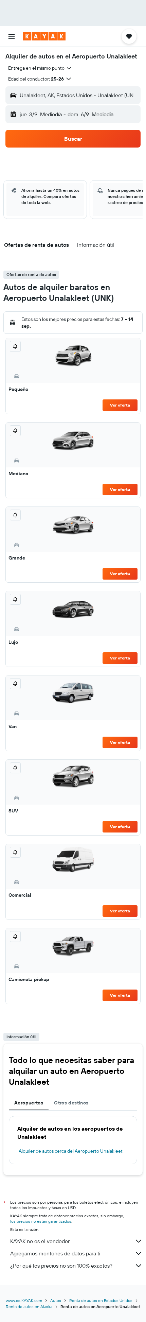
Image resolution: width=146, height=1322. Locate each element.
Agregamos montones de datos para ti (55, 1253)
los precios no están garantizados (40, 1221)
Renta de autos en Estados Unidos (100, 1300)
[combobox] (40, 68)
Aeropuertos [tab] (28, 1103)
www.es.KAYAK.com (24, 1300)
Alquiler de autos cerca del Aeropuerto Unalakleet (71, 1151)
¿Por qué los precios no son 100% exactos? (61, 1265)
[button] (11, 36)
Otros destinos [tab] (71, 1103)
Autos (55, 1300)
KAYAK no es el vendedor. (40, 1241)
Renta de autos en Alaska (29, 1306)
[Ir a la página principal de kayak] (44, 36)
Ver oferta (120, 405)
